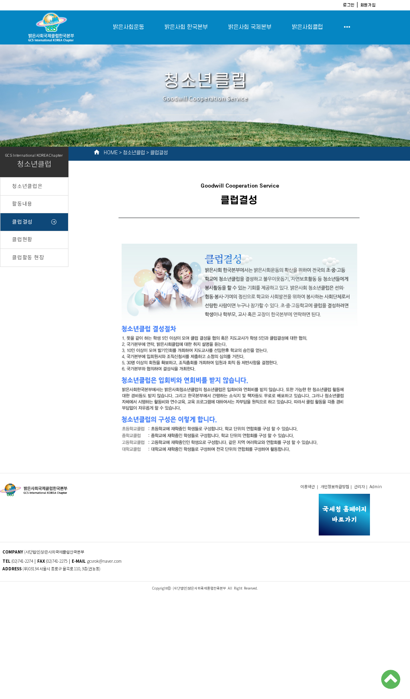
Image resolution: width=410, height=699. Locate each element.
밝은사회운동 (128, 27)
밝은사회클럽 (307, 27)
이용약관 (308, 487)
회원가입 (368, 5)
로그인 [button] (349, 5)
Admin (376, 487)
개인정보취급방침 (334, 487)
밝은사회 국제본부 (249, 27)
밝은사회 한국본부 (186, 27)
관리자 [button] (359, 487)
